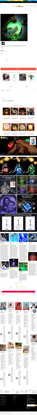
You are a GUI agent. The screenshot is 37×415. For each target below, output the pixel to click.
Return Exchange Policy (3, 399)
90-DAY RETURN (10, 100)
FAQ (13, 401)
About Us (14, 399)
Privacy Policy (2, 402)
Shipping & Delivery (3, 404)
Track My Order (3, 398)
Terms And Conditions (3, 401)
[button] (2, 27)
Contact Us (14, 398)
